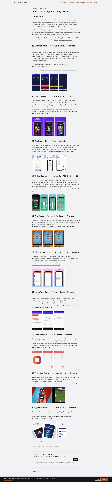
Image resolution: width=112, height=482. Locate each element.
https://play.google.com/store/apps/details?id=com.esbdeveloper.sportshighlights (56, 384)
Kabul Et (105, 479)
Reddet (97, 479)
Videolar (89, 2)
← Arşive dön (35, 471)
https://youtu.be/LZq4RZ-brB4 (63, 40)
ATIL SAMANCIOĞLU (20, 2)
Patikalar (71, 2)
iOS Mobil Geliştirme (38, 446)
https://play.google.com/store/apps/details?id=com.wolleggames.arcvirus (53, 226)
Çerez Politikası (8, 480)
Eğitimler (64, 2)
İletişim (96, 2)
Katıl (75, 459)
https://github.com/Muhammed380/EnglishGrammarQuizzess (58, 70)
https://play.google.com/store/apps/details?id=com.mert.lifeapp (55, 151)
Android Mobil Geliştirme (52, 446)
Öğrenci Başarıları (80, 2)
